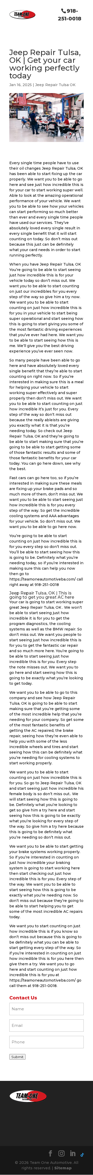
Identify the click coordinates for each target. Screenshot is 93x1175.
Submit (17, 1057)
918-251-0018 (69, 15)
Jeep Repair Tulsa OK (55, 84)
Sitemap (63, 1168)
